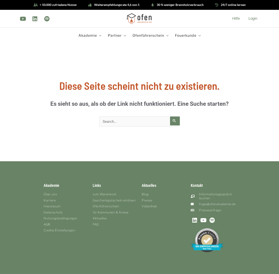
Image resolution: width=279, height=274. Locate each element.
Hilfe (236, 18)
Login (252, 18)
